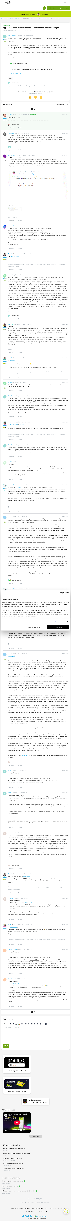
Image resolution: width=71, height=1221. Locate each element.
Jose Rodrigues (12, 155)
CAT (9, 516)
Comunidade (4, 18)
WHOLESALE (44, 1211)
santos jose (11, 832)
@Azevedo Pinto (14, 256)
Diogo (9, 324)
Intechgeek (11, 484)
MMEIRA (10, 462)
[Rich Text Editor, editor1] (35, 1034)
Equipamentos (7, 1165)
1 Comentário (6, 1188)
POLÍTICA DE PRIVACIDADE (26, 1208)
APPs (11, 18)
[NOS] (8, 2)
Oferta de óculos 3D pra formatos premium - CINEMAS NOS (18, 1191)
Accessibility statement (43, 1202)
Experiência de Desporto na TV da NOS (13, 1168)
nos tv (10, 78)
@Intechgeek (11, 656)
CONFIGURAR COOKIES (42, 1208)
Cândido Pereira (12, 949)
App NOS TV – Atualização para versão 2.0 (14, 1148)
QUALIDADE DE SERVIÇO (57, 1208)
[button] (2, 8)
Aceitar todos (58, 627)
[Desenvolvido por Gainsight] (36, 1199)
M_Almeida (11, 133)
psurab (10, 275)
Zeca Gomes (11, 396)
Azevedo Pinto (12, 226)
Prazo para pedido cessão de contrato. (12, 1181)
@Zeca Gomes (14, 424)
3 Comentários (6, 1183)
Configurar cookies (34, 627)
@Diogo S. (20, 487)
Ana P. (9, 422)
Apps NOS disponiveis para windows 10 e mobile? (16, 1153)
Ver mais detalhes (60, 622)
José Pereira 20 (12, 35)
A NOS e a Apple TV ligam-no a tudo (13, 1163)
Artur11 (10, 770)
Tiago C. (10, 254)
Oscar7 (10, 114)
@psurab (12, 360)
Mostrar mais (35, 1136)
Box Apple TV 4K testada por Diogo (12, 1158)
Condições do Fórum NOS (28, 1202)
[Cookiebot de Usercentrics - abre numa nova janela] (61, 593)
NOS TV (17, 18)
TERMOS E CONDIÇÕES (33, 1211)
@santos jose (26, 876)
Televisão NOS (7, 1170)
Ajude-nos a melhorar (9, 1160)
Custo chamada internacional (10, 1186)
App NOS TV (6, 1150)
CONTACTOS (14, 1208)
